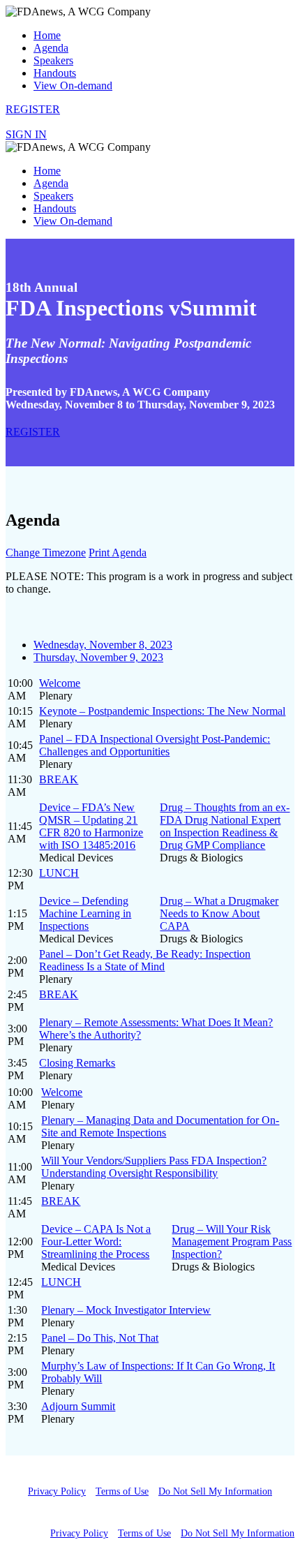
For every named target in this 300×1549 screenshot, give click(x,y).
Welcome (59, 683)
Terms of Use (122, 1491)
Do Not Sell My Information (215, 1491)
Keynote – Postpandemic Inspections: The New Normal (162, 711)
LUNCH (59, 873)
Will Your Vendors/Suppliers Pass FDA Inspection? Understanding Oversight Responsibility (154, 1167)
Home (47, 35)
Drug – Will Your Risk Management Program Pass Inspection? (232, 1241)
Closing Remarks (77, 1063)
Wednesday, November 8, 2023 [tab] (102, 645)
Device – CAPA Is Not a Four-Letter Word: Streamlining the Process (96, 1241)
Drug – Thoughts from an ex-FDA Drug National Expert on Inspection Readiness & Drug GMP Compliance (225, 826)
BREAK (58, 779)
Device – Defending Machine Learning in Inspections (85, 913)
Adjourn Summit (78, 1406)
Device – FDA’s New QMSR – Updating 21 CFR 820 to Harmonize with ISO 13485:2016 (91, 826)
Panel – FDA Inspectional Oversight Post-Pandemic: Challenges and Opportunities (154, 745)
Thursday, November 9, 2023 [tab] (98, 657)
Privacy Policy (57, 1491)
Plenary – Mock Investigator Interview (126, 1310)
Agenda (50, 48)
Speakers (53, 60)
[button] (33, 109)
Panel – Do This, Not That (99, 1338)
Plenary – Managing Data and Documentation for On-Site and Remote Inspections (160, 1126)
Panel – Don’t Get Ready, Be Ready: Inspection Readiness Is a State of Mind (144, 960)
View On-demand (72, 85)
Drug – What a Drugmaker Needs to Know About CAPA (219, 913)
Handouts (54, 73)
